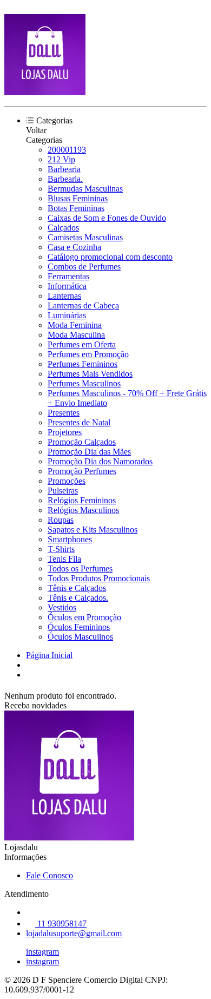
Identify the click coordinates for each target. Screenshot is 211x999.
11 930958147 (61, 923)
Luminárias (67, 315)
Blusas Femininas (78, 198)
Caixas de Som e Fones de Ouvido (107, 217)
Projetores (65, 432)
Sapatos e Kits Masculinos (92, 529)
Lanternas (64, 295)
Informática (67, 286)
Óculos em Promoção (84, 617)
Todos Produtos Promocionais (99, 578)
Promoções (66, 480)
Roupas (61, 519)
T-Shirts (61, 549)
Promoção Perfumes (82, 471)
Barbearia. (65, 178)
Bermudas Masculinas (85, 188)
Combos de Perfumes (84, 266)
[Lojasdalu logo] (44, 92)
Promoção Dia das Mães (89, 451)
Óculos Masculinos (80, 636)
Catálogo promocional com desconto (110, 256)
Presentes (64, 412)
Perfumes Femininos (82, 364)
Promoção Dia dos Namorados (100, 461)
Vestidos (62, 607)
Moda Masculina (76, 334)
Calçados (63, 227)
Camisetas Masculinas (85, 237)
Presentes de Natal (79, 422)
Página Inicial (49, 655)
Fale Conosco (49, 875)
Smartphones (70, 539)
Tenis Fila (64, 558)
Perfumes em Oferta (82, 344)
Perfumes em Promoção (88, 354)
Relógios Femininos (82, 500)
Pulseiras (63, 490)
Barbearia (64, 169)
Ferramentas (68, 276)
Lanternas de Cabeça (83, 305)
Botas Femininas (76, 208)
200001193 (67, 149)
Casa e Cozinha (74, 247)
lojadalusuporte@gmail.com (74, 933)
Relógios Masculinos (83, 510)
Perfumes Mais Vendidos (90, 373)
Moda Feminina (75, 325)
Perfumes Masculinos (84, 383)
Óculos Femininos (79, 627)
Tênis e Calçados (77, 588)
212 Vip (61, 159)
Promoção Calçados (82, 441)
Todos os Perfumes (80, 568)
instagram (42, 951)
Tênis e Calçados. (78, 597)
